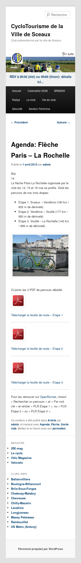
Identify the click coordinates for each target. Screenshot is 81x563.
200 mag (17, 448)
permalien (59, 428)
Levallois (17, 508)
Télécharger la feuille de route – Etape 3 (37, 382)
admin (47, 164)
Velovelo (17, 462)
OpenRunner (48, 397)
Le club (31, 100)
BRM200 (59, 91)
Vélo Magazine (21, 458)
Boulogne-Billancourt (26, 484)
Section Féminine (39, 109)
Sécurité (17, 109)
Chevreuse (18, 498)
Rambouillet (19, 522)
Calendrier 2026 (38, 91)
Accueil (16, 91)
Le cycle (16, 453)
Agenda (45, 424)
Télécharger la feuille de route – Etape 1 (37, 315)
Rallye (16, 100)
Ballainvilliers (20, 479)
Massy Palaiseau (22, 517)
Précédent (19, 122)
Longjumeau (20, 512)
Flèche (55, 424)
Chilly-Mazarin (21, 503)
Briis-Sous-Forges (23, 488)
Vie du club (49, 100)
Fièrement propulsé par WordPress (40, 549)
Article (52, 420)
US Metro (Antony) (23, 526)
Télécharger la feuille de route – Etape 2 (37, 348)
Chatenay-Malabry (23, 493)
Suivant (63, 122)
